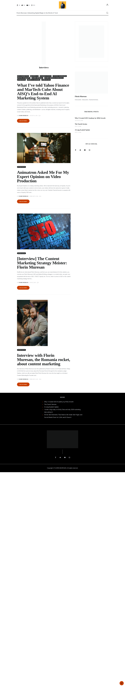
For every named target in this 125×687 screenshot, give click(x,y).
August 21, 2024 (33, 115)
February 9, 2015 (33, 379)
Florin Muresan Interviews (54, 78)
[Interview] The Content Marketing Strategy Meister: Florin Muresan (42, 263)
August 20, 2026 (79, 120)
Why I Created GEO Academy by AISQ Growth (58, 402)
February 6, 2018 (33, 196)
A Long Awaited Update (51, 407)
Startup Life (46, 79)
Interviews (21, 79)
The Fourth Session (50, 404)
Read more (23, 120)
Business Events (45, 76)
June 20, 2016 (32, 282)
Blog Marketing (23, 76)
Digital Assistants (24, 78)
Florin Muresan (37, 78)
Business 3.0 (34, 76)
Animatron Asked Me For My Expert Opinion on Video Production (43, 176)
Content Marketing (59, 76)
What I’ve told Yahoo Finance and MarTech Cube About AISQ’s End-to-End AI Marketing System (43, 91)
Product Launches (34, 79)
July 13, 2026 (78, 126)
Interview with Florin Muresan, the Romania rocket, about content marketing (43, 359)
